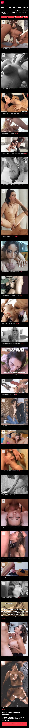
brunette (4, 16)
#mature (13, 88)
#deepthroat (6, 113)
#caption (12, 374)
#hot (8, 494)
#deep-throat (20, 113)
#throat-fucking (22, 707)
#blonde (9, 133)
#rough (7, 236)
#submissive (15, 295)
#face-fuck (13, 113)
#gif (13, 133)
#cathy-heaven (20, 616)
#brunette (18, 425)
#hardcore (16, 271)
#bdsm (9, 295)
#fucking (11, 236)
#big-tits (10, 657)
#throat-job (13, 153)
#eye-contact (6, 527)
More (18, 48)
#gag (17, 470)
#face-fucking (19, 184)
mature (11, 16)
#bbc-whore (20, 153)
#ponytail (13, 470)
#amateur (10, 577)
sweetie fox (18, 16)
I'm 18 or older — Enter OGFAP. (14, 724)
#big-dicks (13, 48)
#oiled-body (5, 707)
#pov (3, 236)
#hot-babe (20, 527)
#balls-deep (13, 527)
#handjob (10, 271)
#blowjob (4, 48)
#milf (8, 48)
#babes (4, 323)
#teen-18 (10, 444)
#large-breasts (13, 707)
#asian (14, 323)
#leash (18, 558)
